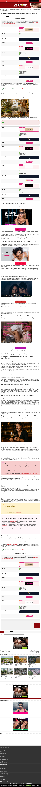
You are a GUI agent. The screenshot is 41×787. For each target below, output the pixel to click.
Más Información (19, 512)
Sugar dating (2, 779)
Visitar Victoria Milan (20, 229)
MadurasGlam (29, 161)
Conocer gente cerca (4, 754)
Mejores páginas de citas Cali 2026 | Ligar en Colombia (6, 651)
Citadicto (5, 480)
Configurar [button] (37, 785)
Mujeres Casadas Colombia (15, 9)
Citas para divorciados (4, 774)
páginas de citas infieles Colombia (9, 634)
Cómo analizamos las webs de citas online (29, 473)
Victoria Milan (29, 43)
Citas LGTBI (2, 776)
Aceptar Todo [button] (28, 785)
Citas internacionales (4, 759)
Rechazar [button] (33, 785)
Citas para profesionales (4, 761)
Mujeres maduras (3, 771)
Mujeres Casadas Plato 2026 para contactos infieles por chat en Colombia (7, 664)
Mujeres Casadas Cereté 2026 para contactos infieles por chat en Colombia (20, 677)
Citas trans (2, 777)
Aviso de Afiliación (29, 783)
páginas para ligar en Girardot (12, 544)
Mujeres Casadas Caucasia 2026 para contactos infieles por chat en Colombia (33, 665)
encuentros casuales (17, 529)
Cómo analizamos (15, 783)
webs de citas (21, 470)
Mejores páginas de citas (4, 750)
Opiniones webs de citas (4, 751)
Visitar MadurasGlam (20, 347)
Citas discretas (3, 768)
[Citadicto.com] (20, 5)
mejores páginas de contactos (24, 387)
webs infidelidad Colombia (19, 634)
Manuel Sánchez (22, 88)
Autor (10, 783)
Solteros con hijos (3, 762)
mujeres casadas (13, 521)
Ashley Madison (29, 80)
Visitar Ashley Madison (20, 263)
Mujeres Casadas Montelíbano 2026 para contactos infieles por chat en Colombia (33, 677)
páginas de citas (24, 507)
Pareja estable (2, 756)
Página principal (4, 9)
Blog (8, 9)
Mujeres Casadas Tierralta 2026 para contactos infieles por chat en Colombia (7, 677)
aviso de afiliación (27, 123)
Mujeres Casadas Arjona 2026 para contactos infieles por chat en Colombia (20, 665)
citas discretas (4, 525)
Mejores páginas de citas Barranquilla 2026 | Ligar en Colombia (34, 651)
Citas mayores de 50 (4, 773)
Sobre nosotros (22, 783)
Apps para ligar (3, 753)
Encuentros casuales (4, 770)
